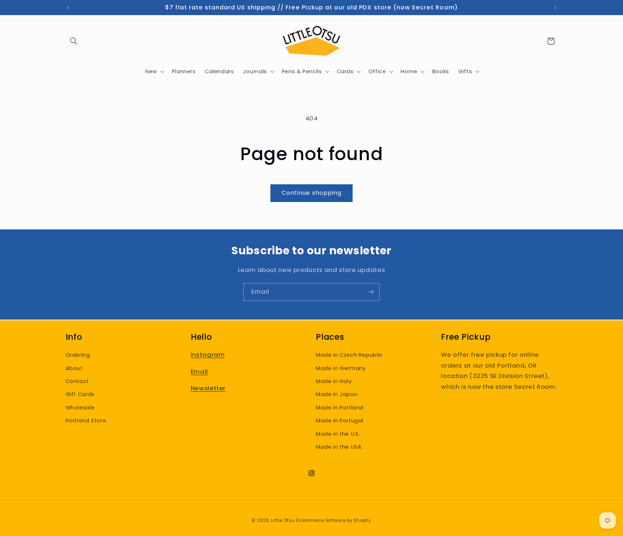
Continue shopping (311, 193)
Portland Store (86, 420)
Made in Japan (337, 394)
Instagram (208, 354)
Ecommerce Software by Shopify (333, 520)
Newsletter (208, 388)
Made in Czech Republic (349, 355)
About (74, 368)
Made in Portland (339, 407)
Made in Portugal (339, 420)
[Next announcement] (555, 7)
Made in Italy (334, 381)
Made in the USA (338, 447)
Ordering (78, 355)
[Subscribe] (371, 292)
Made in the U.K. (338, 434)
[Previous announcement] (68, 7)
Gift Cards (80, 394)
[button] (74, 41)
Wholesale (80, 407)
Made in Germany (341, 368)
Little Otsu (283, 520)
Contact (77, 381)
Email (199, 371)
